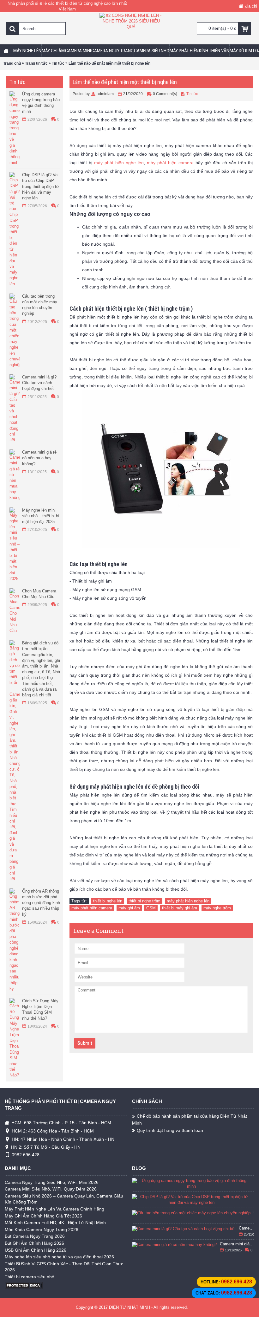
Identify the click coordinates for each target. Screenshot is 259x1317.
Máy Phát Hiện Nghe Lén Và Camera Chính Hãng (54, 1208)
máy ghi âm (129, 908)
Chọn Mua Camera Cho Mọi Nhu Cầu (39, 594)
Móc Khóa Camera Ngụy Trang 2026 (41, 1229)
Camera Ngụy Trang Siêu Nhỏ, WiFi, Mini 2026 (52, 1182)
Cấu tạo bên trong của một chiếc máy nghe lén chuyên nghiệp (39, 305)
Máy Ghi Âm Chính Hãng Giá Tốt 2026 (43, 1215)
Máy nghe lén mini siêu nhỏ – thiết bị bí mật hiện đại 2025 (40, 516)
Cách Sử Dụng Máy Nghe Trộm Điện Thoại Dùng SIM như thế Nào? (40, 1009)
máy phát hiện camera (170, 162)
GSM (151, 908)
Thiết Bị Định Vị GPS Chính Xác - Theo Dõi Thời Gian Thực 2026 (64, 1267)
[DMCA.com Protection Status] (24, 1287)
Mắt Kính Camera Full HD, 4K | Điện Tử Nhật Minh (55, 1222)
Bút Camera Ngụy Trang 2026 (35, 1236)
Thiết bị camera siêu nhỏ (29, 1276)
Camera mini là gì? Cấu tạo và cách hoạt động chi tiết (39, 383)
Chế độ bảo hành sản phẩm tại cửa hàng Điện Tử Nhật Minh (189, 1119)
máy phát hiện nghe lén (119, 162)
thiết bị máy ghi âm (179, 908)
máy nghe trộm (217, 908)
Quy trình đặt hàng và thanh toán (170, 1130)
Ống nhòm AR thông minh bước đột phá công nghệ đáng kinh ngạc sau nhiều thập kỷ (41, 903)
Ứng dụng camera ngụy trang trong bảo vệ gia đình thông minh (41, 103)
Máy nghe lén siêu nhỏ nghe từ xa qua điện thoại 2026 (59, 1256)
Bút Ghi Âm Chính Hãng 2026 (34, 1243)
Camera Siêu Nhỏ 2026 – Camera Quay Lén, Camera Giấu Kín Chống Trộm (64, 1199)
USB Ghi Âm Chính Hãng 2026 (35, 1250)
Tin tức (192, 94)
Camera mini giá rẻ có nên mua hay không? (39, 458)
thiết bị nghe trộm (144, 901)
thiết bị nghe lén (107, 901)
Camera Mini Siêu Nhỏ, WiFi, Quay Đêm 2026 (51, 1188)
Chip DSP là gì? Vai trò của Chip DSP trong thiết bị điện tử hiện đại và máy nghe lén (40, 186)
